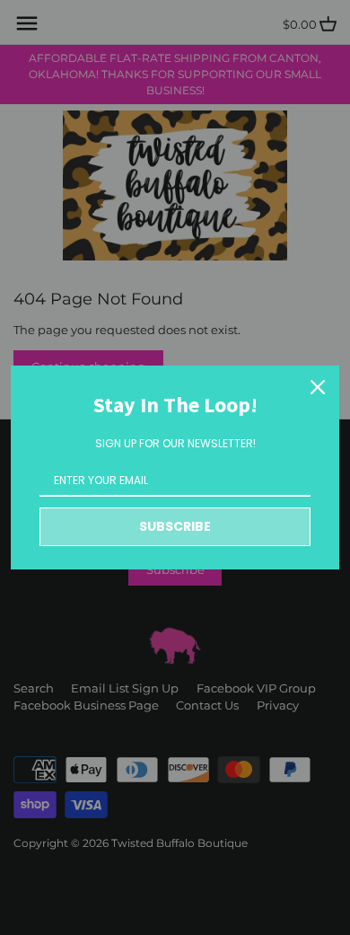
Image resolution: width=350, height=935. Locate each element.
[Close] (317, 387)
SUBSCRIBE (175, 526)
